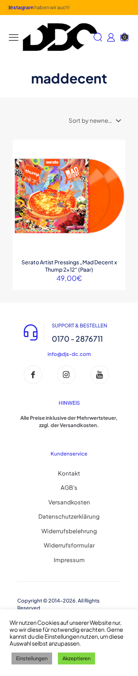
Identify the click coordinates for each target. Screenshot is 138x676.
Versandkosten (69, 502)
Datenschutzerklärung (69, 516)
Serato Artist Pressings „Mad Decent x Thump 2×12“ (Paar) (69, 266)
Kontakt (69, 473)
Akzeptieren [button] (76, 658)
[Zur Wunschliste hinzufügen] (117, 171)
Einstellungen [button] (32, 658)
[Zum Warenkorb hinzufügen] (117, 149)
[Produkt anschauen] (117, 160)
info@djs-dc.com (69, 354)
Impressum (69, 559)
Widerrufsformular (69, 545)
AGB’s (69, 487)
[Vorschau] (117, 182)
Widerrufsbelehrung (69, 530)
